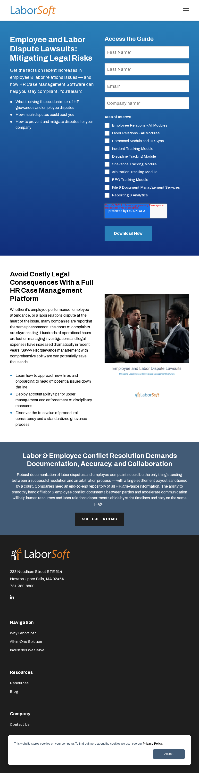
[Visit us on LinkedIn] (12, 597)
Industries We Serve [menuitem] (27, 650)
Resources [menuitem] (19, 683)
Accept (168, 754)
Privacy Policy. (153, 743)
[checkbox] (147, 160)
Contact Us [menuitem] (20, 724)
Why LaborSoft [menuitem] (23, 633)
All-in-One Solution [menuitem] (26, 642)
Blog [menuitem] (14, 691)
